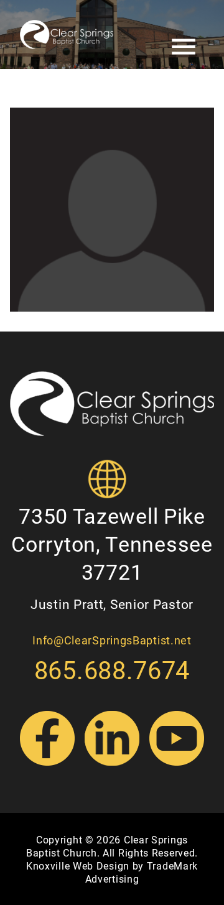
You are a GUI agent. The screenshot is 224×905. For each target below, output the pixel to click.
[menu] (183, 6)
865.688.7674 (112, 669)
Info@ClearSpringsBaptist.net (112, 640)
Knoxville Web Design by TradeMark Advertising (112, 872)
